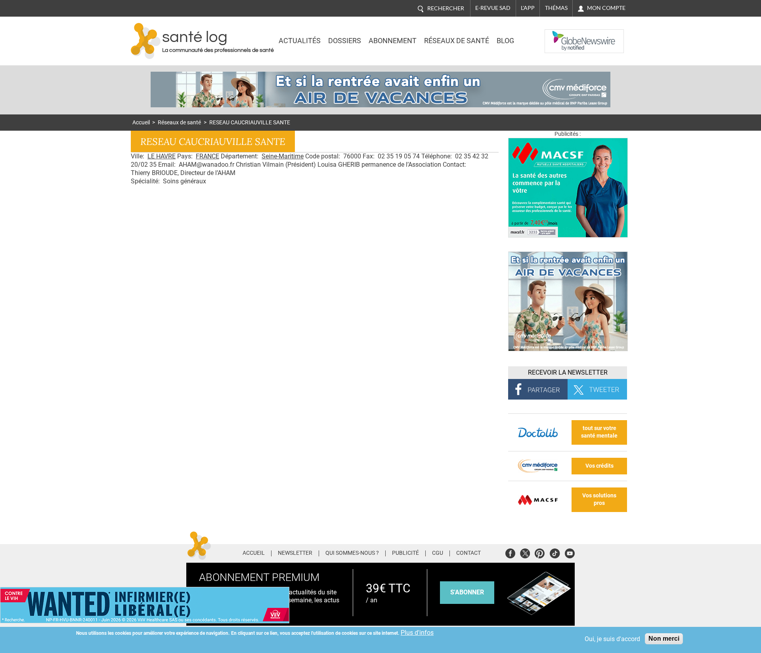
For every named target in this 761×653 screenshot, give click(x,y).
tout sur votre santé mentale (599, 432)
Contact (468, 553)
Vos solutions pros (599, 499)
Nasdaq (560, 35)
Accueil (141, 122)
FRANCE (207, 156)
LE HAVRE (161, 156)
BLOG (505, 41)
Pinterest (540, 552)
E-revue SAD (493, 8)
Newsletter (295, 553)
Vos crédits (599, 466)
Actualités (300, 41)
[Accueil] (146, 41)
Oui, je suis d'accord (612, 639)
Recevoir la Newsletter (568, 372)
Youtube (570, 552)
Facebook (510, 552)
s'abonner (467, 592)
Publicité (405, 553)
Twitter (525, 552)
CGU (437, 553)
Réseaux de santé (456, 41)
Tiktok (554, 552)
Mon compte (606, 8)
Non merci (663, 638)
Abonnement (393, 41)
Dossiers (344, 41)
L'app (528, 8)
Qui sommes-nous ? (352, 553)
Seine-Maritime (283, 156)
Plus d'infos (417, 632)
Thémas (556, 8)
